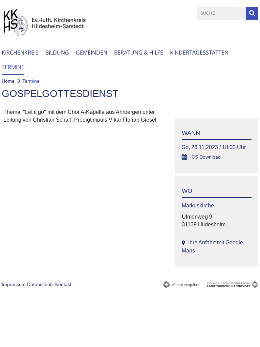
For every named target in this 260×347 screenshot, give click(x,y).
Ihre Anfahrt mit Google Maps (212, 246)
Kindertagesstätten (199, 52)
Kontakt (63, 284)
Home (8, 81)
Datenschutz (40, 284)
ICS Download (205, 157)
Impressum (14, 284)
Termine (13, 67)
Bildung (57, 52)
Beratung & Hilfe (138, 52)
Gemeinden (91, 52)
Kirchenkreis (20, 52)
